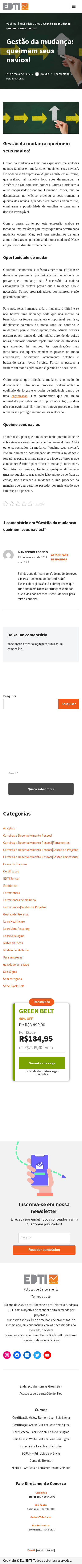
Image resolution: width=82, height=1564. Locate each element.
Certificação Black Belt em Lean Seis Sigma (41, 1432)
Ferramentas (11, 893)
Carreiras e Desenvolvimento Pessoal (27, 835)
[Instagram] (7, 1355)
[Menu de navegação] (74, 6)
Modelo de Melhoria (16, 950)
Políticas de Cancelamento (41, 1289)
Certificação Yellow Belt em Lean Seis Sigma (41, 1418)
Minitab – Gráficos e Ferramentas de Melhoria (41, 1468)
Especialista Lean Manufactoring (41, 1446)
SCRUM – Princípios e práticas (41, 1453)
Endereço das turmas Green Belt (41, 1386)
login (37, 644)
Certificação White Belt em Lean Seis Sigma (41, 1439)
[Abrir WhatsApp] (10, 1553)
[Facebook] (17, 1355)
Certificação (11, 871)
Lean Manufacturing (16, 929)
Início (29, 24)
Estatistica (10, 886)
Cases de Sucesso (15, 864)
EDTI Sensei (11, 878)
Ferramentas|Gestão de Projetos (24, 907)
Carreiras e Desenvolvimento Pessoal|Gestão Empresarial (40, 857)
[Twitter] (37, 1355)
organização (20, 396)
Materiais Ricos (13, 943)
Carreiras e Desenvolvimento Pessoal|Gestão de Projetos (40, 850)
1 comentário (62, 74)
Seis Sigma (10, 972)
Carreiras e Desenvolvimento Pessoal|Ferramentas (36, 843)
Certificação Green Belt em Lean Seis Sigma (41, 1425)
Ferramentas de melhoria (19, 900)
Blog (38, 24)
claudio (44, 74)
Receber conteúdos (44, 1250)
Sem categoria (12, 979)
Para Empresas (15, 78)
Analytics (9, 828)
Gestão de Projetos (16, 914)
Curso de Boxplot (41, 1461)
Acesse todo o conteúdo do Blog (41, 1394)
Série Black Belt (13, 986)
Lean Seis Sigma (13, 936)
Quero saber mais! (41, 789)
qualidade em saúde (16, 964)
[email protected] (45, 1550)
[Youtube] (47, 1355)
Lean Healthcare (14, 921)
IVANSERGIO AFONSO (33, 552)
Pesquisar (9, 696)
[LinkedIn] (27, 1355)
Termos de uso (41, 1297)
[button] (41, 1002)
